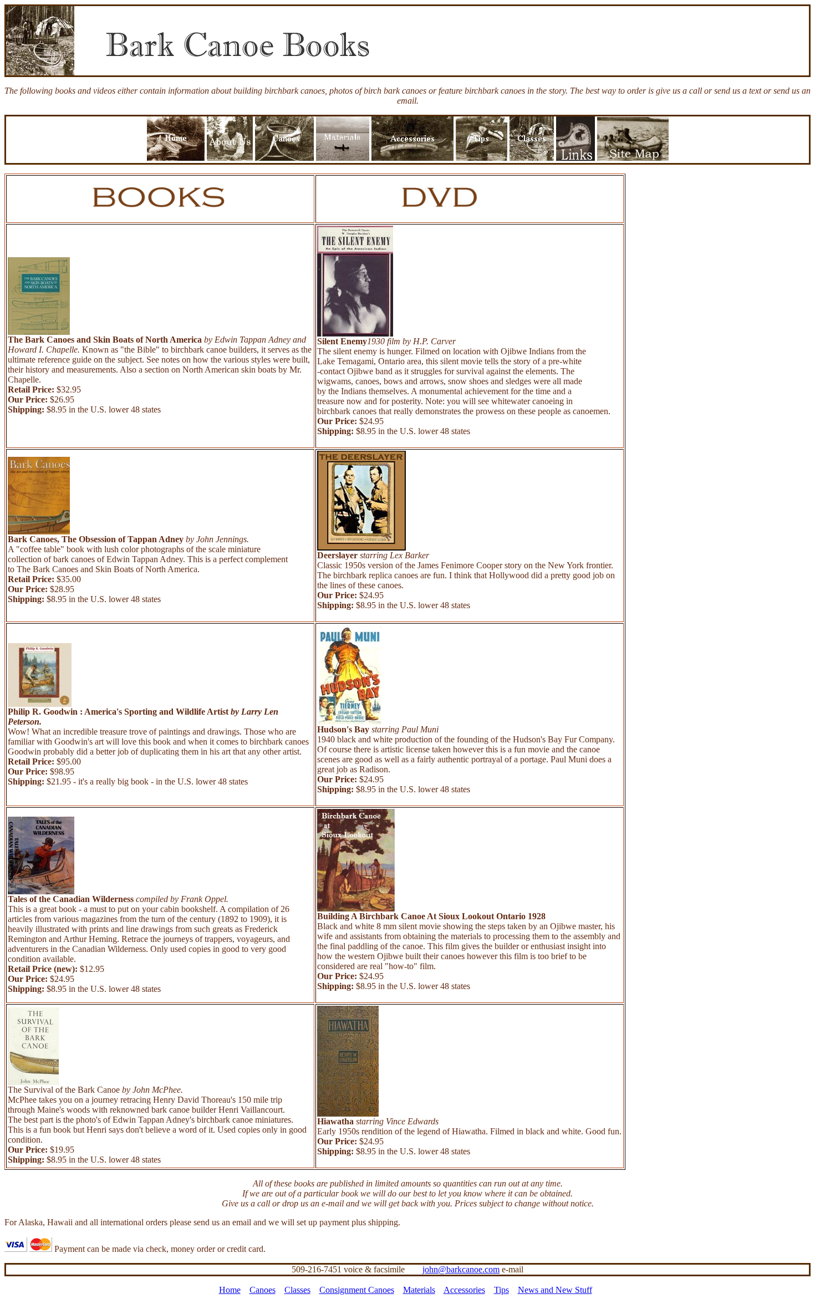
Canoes (262, 1290)
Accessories (464, 1290)
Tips (501, 1290)
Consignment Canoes (356, 1290)
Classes (297, 1290)
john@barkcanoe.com (461, 1269)
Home (230, 1290)
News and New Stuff (555, 1290)
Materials (419, 1290)
